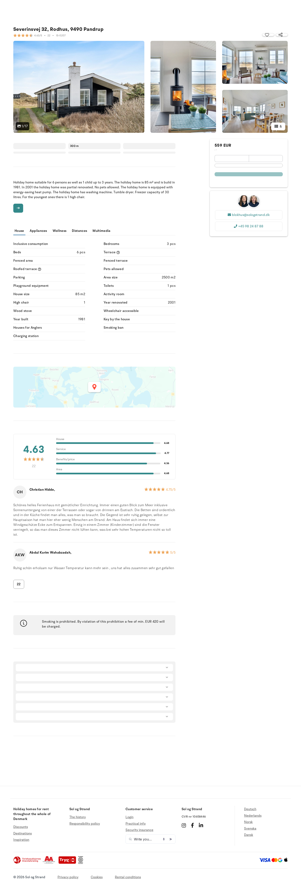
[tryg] (68, 863)
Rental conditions (128, 877)
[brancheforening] (27, 863)
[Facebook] (192, 825)
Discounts (20, 827)
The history (77, 817)
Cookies (97, 877)
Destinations (22, 833)
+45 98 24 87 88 (251, 226)
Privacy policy (68, 877)
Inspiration (21, 840)
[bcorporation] (81, 863)
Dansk (248, 835)
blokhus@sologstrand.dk (251, 215)
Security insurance (139, 830)
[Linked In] (201, 825)
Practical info (136, 823)
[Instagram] (184, 825)
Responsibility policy (84, 823)
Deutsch (250, 809)
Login (130, 817)
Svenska (250, 828)
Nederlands (252, 815)
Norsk (248, 822)
